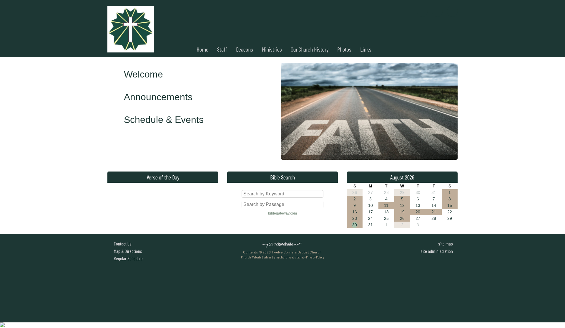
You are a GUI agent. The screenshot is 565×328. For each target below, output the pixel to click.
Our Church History (309, 49)
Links (365, 49)
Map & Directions (127, 251)
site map (445, 243)
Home (202, 49)
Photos (344, 49)
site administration (437, 251)
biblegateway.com (282, 213)
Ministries (272, 49)
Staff (222, 49)
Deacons (244, 49)
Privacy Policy (315, 257)
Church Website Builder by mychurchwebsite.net (272, 257)
